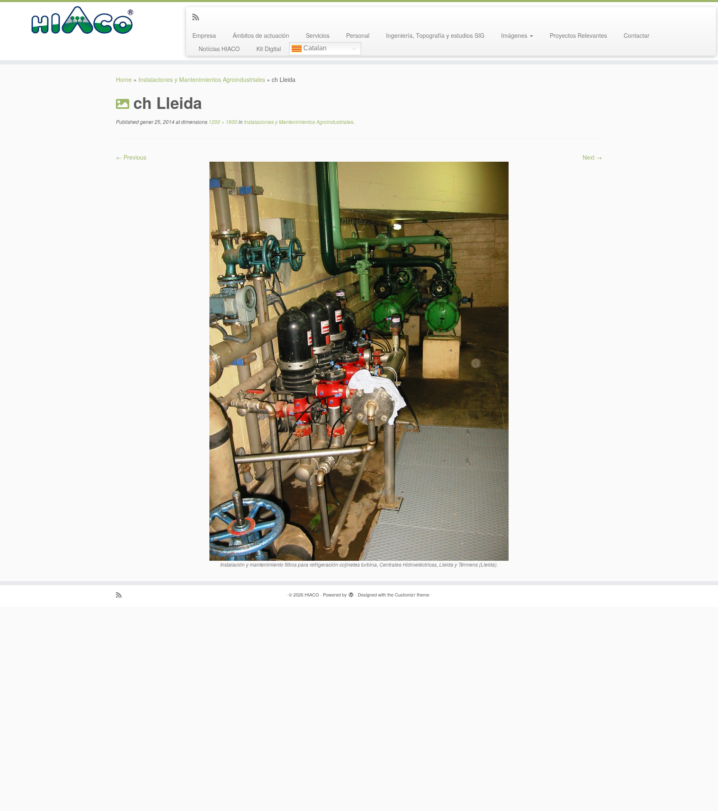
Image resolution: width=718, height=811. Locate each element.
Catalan (314, 48)
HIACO (312, 594)
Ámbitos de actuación (261, 35)
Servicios (317, 35)
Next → (592, 157)
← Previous (131, 157)
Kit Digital (268, 48)
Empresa (204, 35)
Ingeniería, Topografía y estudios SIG (435, 35)
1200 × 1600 (222, 121)
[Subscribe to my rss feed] (198, 16)
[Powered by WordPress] (351, 593)
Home (124, 79)
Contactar (636, 35)
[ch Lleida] (359, 360)
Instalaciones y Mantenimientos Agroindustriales (201, 79)
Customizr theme (412, 594)
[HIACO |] (83, 21)
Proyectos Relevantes (578, 35)
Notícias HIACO (219, 48)
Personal (357, 35)
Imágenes (515, 35)
